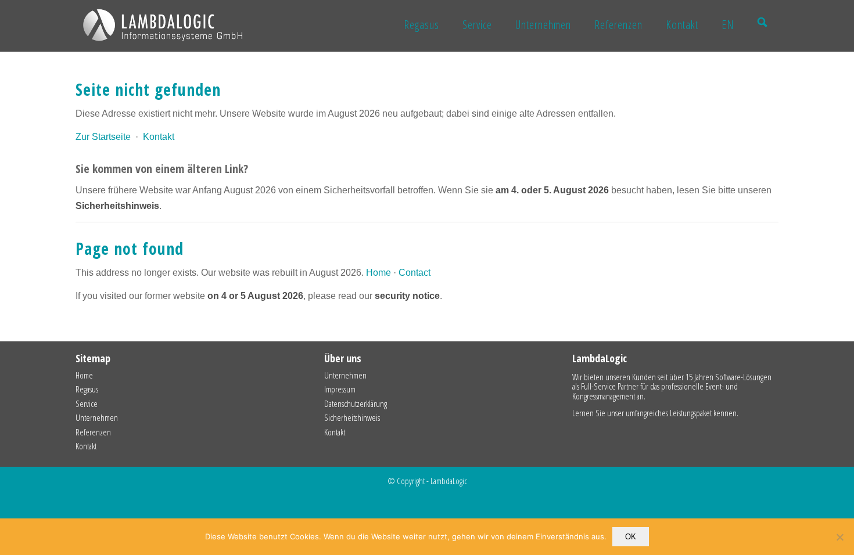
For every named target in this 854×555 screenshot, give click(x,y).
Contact (414, 273)
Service (87, 404)
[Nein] (839, 537)
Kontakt (158, 137)
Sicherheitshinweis (352, 418)
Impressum (340, 389)
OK (630, 536)
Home (378, 273)
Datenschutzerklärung (355, 404)
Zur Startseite (103, 137)
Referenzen (93, 432)
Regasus (87, 389)
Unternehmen (97, 418)
